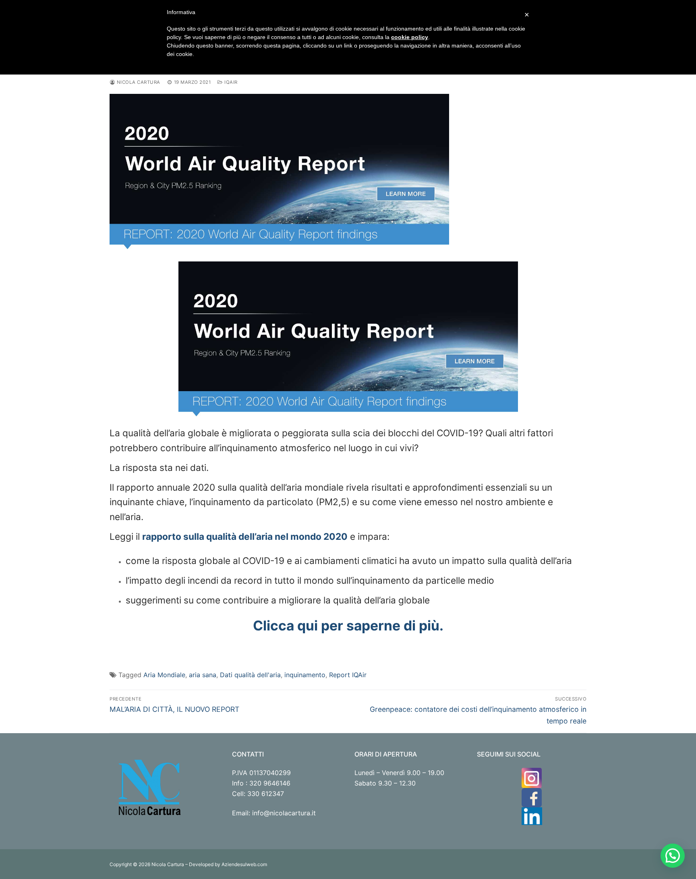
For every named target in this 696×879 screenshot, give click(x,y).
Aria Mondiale (164, 675)
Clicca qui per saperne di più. (348, 625)
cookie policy (409, 37)
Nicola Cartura (137, 82)
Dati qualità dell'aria (250, 675)
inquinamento (304, 675)
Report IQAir (348, 675)
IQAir (230, 82)
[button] (673, 856)
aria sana (202, 675)
